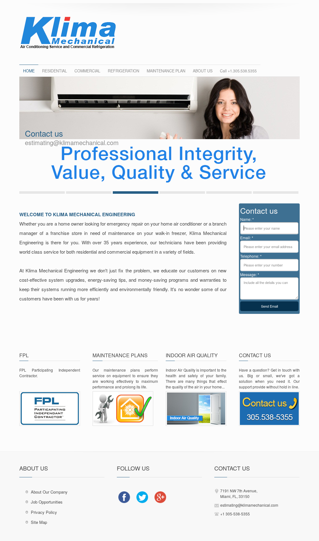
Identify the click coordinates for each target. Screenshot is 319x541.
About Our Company (49, 492)
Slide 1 (42, 192)
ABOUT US (202, 71)
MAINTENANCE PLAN (166, 71)
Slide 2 (88, 192)
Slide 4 (182, 192)
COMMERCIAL (87, 71)
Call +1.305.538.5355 (238, 71)
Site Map (39, 522)
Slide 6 (275, 192)
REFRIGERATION (123, 71)
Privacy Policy (44, 512)
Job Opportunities (47, 502)
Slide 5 (229, 192)
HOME (29, 71)
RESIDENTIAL (54, 71)
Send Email (269, 306)
